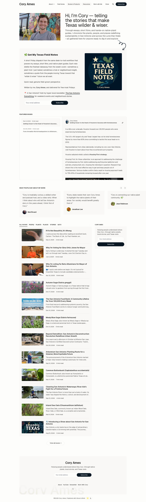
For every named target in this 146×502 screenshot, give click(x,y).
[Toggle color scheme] (89, 498)
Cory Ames (73, 121)
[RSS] (73, 489)
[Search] (113, 4)
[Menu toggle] (54, 4)
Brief (83, 498)
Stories (53, 225)
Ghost (78, 498)
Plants (38, 225)
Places (45, 225)
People (31, 225)
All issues (23, 225)
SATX (59, 225)
